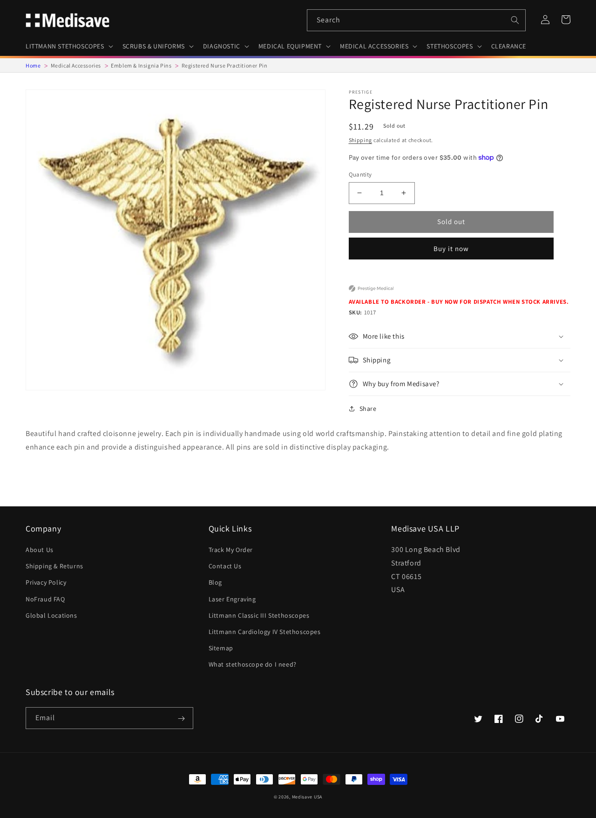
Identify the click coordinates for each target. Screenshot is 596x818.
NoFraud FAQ (45, 599)
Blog (215, 582)
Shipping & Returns (54, 566)
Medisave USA (307, 797)
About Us (40, 549)
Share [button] (368, 408)
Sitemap (221, 648)
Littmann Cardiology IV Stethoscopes (265, 631)
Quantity (360, 174)
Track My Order (231, 549)
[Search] (515, 20)
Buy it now (451, 248)
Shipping (360, 139)
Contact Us (225, 566)
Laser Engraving (232, 599)
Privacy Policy (46, 582)
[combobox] (416, 20)
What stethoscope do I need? (253, 664)
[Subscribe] (181, 718)
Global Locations (51, 615)
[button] (68, 46)
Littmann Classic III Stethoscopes (259, 615)
